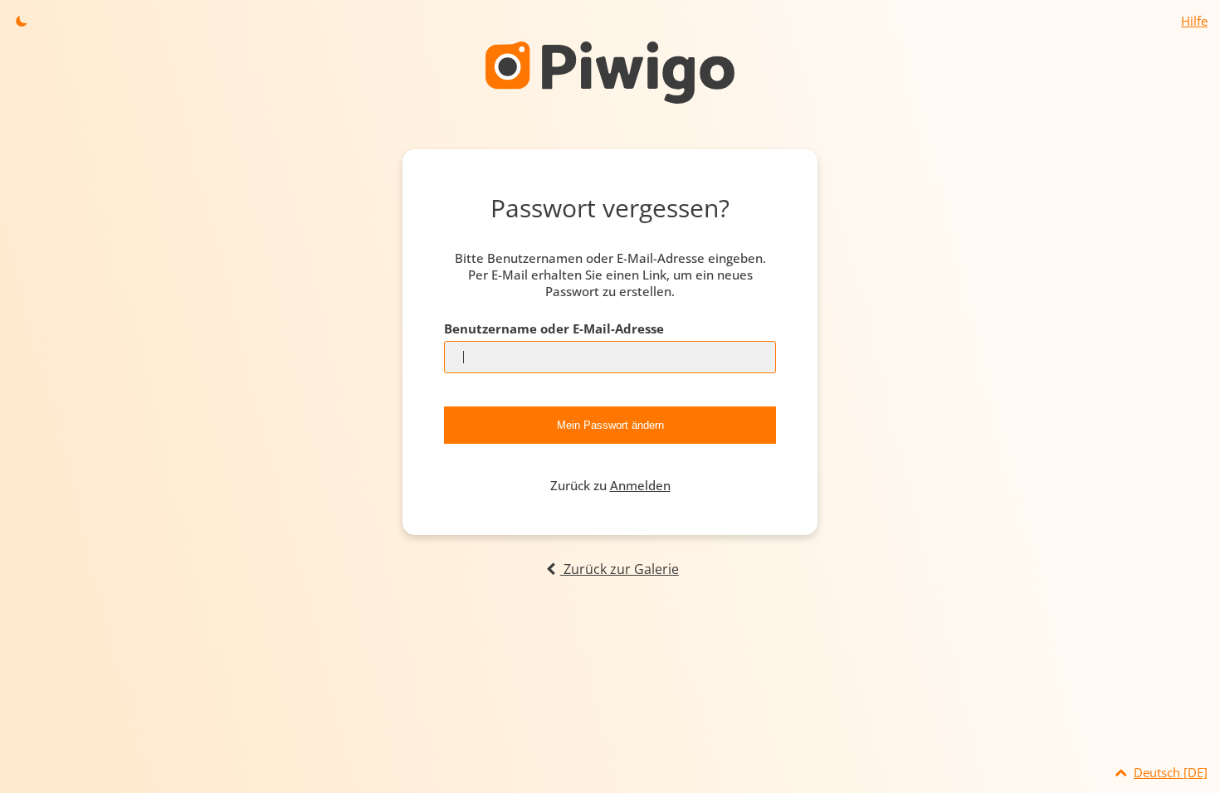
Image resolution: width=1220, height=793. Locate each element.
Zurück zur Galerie (619, 569)
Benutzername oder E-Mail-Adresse (554, 328)
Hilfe (1194, 20)
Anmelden (640, 485)
